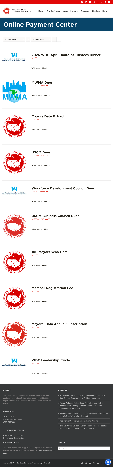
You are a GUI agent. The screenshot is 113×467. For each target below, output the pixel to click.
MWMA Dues (42, 82)
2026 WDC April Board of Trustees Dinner (66, 55)
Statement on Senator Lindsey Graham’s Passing (78, 421)
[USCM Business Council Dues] (14, 226)
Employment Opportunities (13, 438)
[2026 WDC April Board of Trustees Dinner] (14, 57)
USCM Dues (41, 152)
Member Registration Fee (52, 288)
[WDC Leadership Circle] (14, 362)
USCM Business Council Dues (55, 216)
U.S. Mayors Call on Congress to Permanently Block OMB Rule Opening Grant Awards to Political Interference (82, 397)
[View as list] (58, 39)
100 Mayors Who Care (50, 252)
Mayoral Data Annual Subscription (59, 324)
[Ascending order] (28, 39)
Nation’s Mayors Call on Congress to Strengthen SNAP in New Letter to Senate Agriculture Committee (84, 414)
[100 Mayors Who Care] (14, 262)
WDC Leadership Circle (51, 360)
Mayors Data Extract (48, 116)
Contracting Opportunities (13, 435)
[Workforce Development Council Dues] (14, 191)
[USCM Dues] (14, 162)
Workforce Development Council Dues (63, 188)
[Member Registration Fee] (14, 298)
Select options (37, 95)
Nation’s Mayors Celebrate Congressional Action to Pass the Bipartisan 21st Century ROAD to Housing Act (83, 427)
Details (45, 68)
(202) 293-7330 (9, 422)
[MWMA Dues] (14, 91)
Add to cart (36, 68)
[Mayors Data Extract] (14, 126)
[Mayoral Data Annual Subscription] (14, 334)
